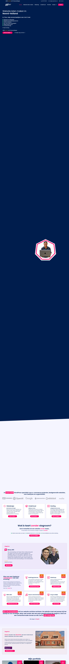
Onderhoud (43, 4)
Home (20, 4)
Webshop (37, 4)
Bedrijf (53, 4)
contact (9, 588)
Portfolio (49, 4)
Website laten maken (28, 4)
